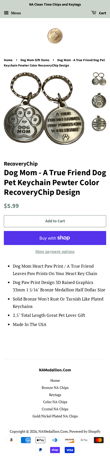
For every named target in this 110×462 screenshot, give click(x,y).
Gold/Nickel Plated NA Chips (55, 416)
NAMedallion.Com (53, 431)
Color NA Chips (55, 401)
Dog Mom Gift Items (34, 60)
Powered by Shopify (85, 431)
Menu (15, 12)
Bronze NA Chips (55, 387)
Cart (102, 13)
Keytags (55, 394)
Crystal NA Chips (55, 408)
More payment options (55, 251)
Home (8, 60)
